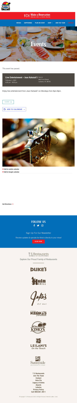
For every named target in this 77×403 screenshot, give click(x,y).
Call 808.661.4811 (38, 392)
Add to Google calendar (11, 172)
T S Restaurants (38, 373)
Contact (71, 23)
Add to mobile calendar (11, 169)
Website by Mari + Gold (51, 396)
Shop (50, 23)
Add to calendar (14, 109)
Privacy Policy (38, 390)
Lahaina (38, 387)
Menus (18, 23)
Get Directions (7, 204)
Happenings (28, 23)
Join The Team (60, 23)
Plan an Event (40, 23)
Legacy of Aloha (38, 383)
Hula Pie (38, 380)
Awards (38, 385)
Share (7, 102)
